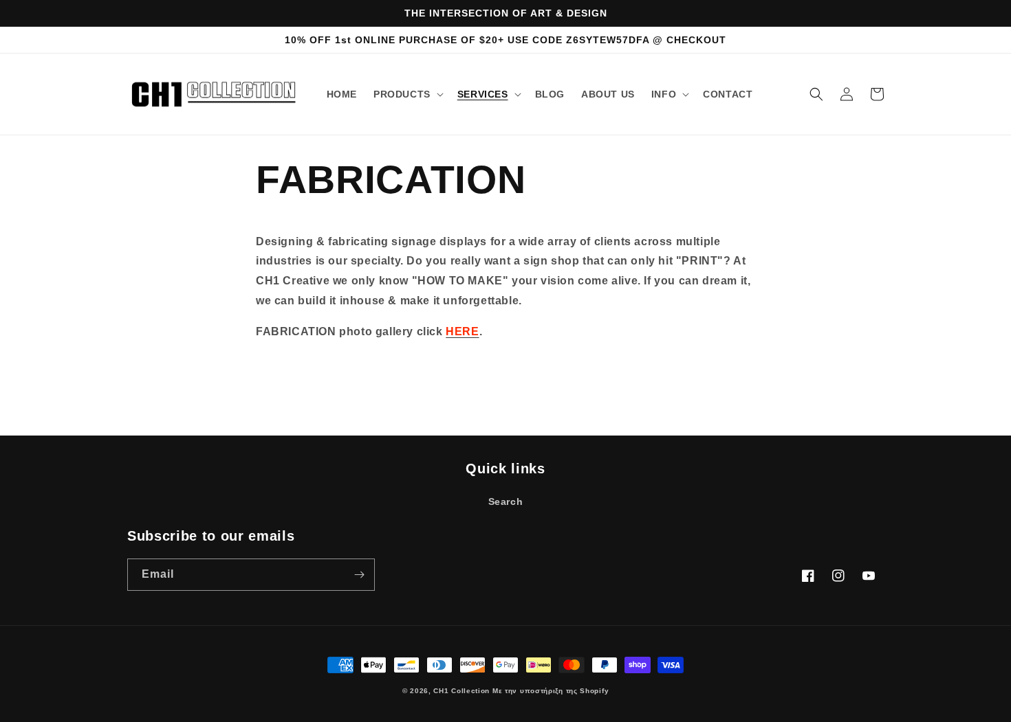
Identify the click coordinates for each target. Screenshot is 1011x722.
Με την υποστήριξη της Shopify (550, 691)
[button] (407, 94)
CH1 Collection (461, 691)
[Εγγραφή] (359, 575)
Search (505, 501)
